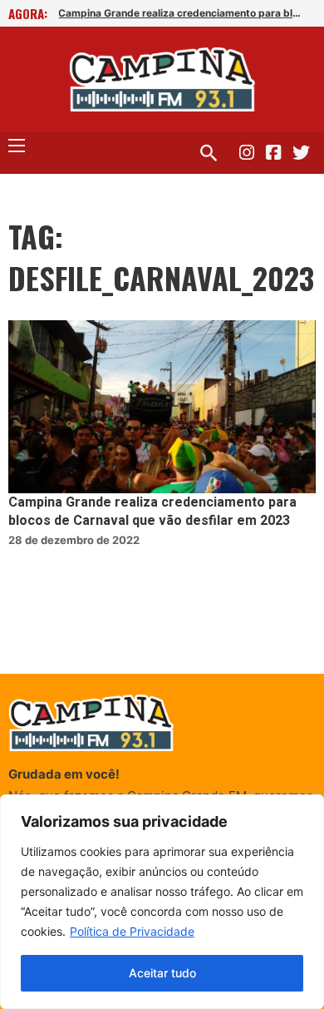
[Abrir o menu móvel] (16, 145)
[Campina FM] (162, 79)
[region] (162, 901)
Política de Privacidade (132, 931)
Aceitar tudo (162, 973)
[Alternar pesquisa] (208, 153)
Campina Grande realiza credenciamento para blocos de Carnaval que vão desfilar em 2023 (179, 13)
